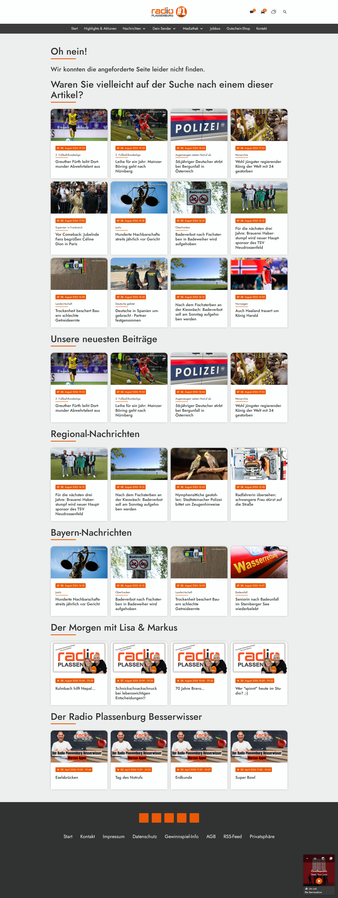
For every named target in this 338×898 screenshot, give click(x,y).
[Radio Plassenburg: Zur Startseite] (169, 12)
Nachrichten (132, 28)
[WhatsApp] (55, 12)
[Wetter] (274, 11)
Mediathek (190, 28)
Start (74, 28)
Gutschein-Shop (238, 28)
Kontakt (261, 28)
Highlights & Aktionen (100, 28)
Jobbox (215, 28)
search (285, 11)
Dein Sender (162, 28)
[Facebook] (62, 12)
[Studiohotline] (86, 12)
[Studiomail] (78, 12)
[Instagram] (70, 12)
